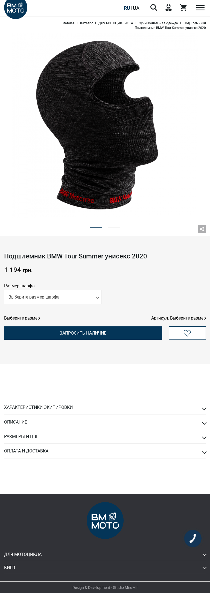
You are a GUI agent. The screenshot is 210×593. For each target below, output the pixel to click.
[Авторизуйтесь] (187, 333)
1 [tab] (96, 226)
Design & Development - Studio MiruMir (105, 587)
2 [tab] (114, 226)
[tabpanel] (105, 125)
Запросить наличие (83, 333)
